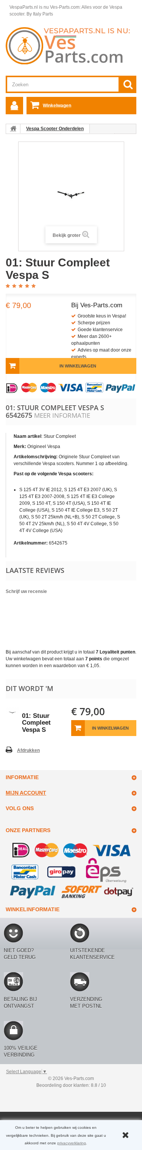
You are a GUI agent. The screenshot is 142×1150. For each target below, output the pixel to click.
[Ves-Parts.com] (71, 45)
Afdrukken (28, 750)
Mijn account (26, 793)
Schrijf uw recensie (26, 591)
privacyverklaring (71, 1143)
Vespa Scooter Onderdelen (55, 128)
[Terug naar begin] (13, 128)
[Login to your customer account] (14, 105)
